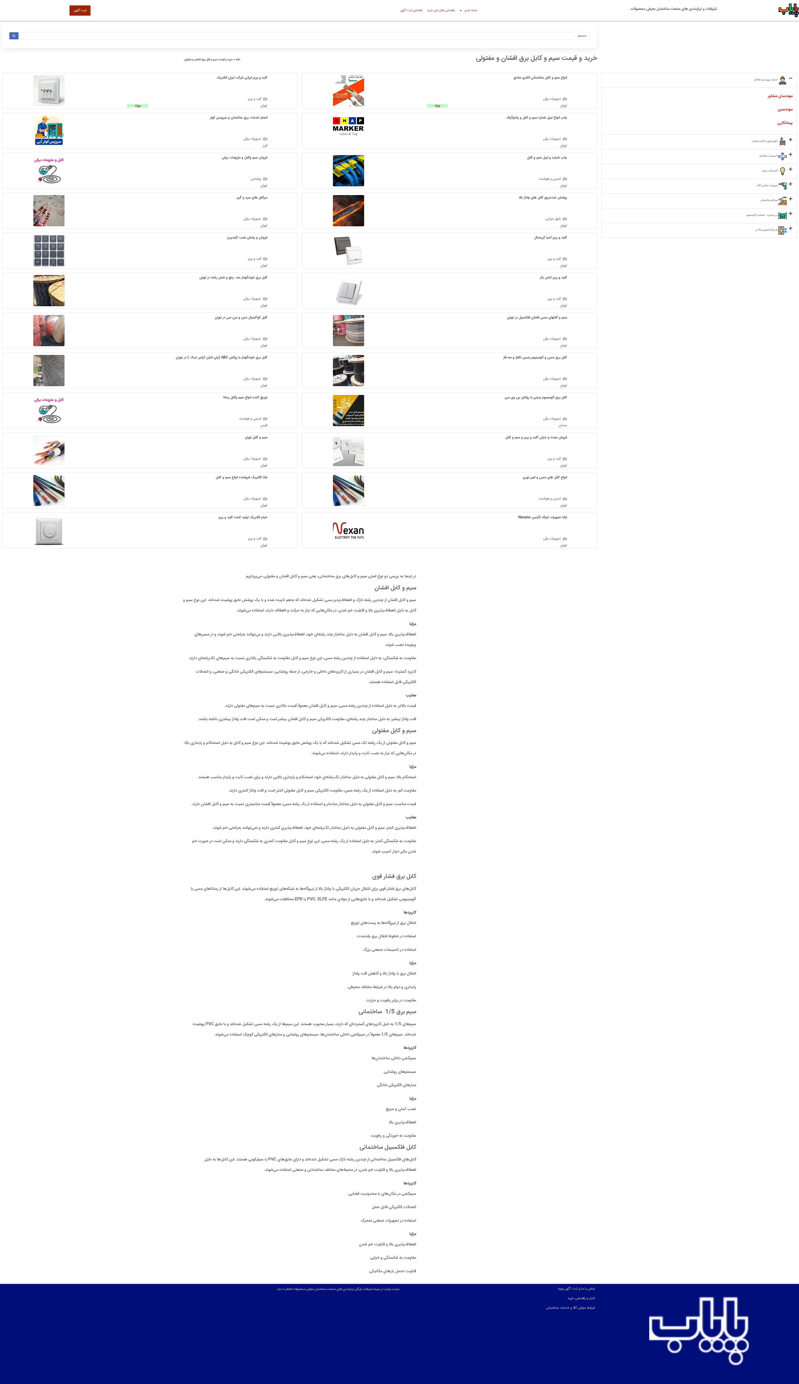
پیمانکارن (785, 123)
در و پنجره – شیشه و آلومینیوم (762, 214)
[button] (699, 80)
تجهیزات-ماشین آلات (767, 185)
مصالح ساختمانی (769, 200)
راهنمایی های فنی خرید (441, 10)
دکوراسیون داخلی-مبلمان (765, 140)
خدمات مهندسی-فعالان (766, 79)
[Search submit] (14, 35)
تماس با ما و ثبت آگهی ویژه (576, 1289)
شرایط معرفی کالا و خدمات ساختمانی (570, 1308)
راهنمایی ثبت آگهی (411, 10)
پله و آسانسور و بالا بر (767, 229)
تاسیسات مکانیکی (768, 155)
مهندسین (785, 109)
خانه (238, 59)
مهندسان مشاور (780, 96)
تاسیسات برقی (770, 170)
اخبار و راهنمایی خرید (581, 1298)
